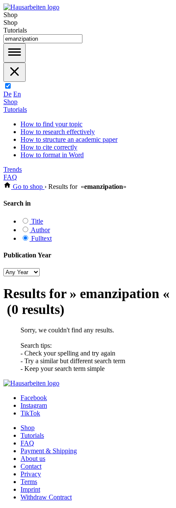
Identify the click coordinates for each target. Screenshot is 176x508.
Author (39, 229)
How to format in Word (52, 154)
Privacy (31, 474)
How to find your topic (51, 124)
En (17, 94)
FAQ (10, 177)
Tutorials (15, 109)
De (7, 94)
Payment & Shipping (49, 450)
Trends (12, 169)
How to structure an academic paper (69, 139)
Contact (31, 466)
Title (36, 221)
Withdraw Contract (46, 497)
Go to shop (27, 186)
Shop (10, 101)
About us (33, 458)
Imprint (30, 489)
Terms (29, 481)
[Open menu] (14, 53)
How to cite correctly (49, 147)
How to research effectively (58, 131)
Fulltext (40, 238)
